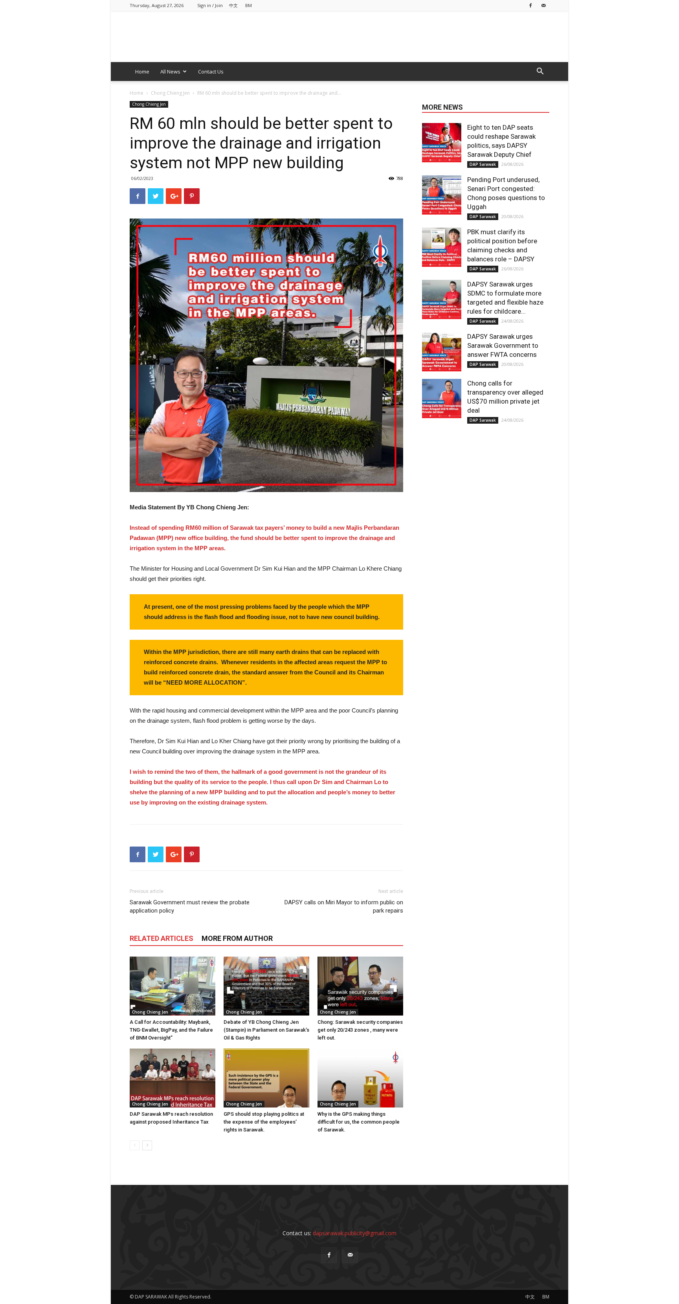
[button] (539, 72)
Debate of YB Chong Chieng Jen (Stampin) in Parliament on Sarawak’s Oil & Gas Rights (266, 1030)
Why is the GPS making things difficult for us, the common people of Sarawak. (358, 1122)
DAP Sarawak (483, 164)
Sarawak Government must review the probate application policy (190, 906)
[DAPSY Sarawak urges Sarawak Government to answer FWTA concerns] (441, 351)
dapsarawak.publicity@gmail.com (354, 1233)
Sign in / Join (210, 5)
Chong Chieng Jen (170, 93)
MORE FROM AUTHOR (237, 938)
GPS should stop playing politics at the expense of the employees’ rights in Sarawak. (264, 1122)
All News (170, 71)
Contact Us (211, 71)
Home (142, 71)
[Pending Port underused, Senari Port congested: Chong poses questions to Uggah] (441, 195)
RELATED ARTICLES (161, 938)
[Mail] (543, 5)
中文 (233, 5)
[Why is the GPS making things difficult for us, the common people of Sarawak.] (360, 1078)
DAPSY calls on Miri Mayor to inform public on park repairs (343, 906)
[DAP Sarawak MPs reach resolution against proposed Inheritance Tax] (172, 1078)
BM (248, 5)
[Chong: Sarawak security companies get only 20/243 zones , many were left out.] (360, 986)
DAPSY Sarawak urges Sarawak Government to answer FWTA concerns (502, 345)
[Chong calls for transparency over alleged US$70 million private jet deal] (441, 398)
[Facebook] (530, 5)
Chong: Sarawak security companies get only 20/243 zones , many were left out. (360, 1030)
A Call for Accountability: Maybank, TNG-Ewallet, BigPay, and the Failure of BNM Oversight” (171, 1030)
